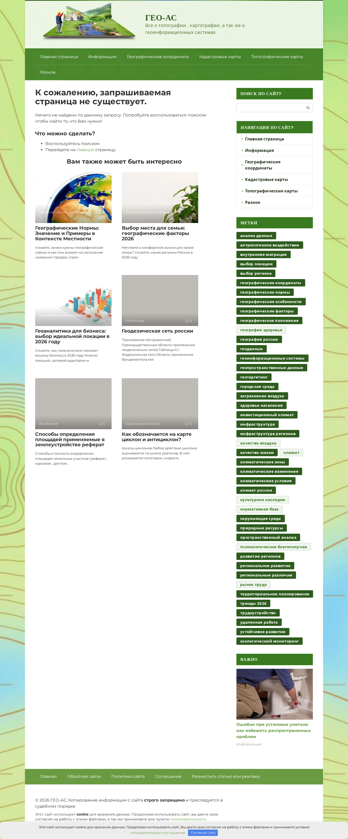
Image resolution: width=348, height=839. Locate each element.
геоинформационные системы (272, 358)
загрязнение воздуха (262, 395)
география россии (259, 339)
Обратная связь (84, 776)
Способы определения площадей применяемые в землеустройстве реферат (70, 439)
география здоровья (261, 329)
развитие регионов (260, 556)
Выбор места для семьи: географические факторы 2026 (155, 233)
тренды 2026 (253, 603)
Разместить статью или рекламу (226, 776)
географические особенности (271, 301)
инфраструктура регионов (268, 433)
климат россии (256, 490)
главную (85, 149)
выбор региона (256, 273)
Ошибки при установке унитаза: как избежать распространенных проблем (273, 730)
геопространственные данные (271, 367)
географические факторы (267, 310)
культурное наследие (262, 499)
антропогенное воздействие (269, 244)
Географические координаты (158, 56)
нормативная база (259, 509)
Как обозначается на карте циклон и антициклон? (157, 436)
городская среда (257, 386)
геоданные (251, 348)
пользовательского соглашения (157, 833)
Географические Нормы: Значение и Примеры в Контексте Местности (67, 233)
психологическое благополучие (273, 546)
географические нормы (265, 292)
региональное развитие (265, 565)
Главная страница (59, 56)
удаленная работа (259, 622)
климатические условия (266, 480)
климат (291, 452)
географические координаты (270, 282)
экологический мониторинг (269, 641)
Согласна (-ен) (203, 833)
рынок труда (253, 584)
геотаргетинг (254, 376)
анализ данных (256, 235)
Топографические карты (277, 56)
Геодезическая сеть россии (157, 331)
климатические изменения (269, 471)
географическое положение (269, 320)
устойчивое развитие (263, 631)
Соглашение (168, 776)
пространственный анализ (268, 537)
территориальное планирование (274, 593)
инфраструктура (257, 424)
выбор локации (256, 263)
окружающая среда (260, 518)
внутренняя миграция (263, 254)
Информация (102, 56)
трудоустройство (258, 612)
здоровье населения (261, 405)
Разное (48, 72)
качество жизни (257, 452)
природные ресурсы (261, 527)
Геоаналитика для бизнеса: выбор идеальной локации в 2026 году (72, 336)
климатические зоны (262, 461)
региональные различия (266, 575)
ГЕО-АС (161, 17)
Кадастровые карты (220, 56)
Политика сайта (128, 776)
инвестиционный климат (267, 414)
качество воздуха (258, 442)
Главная (48, 776)
